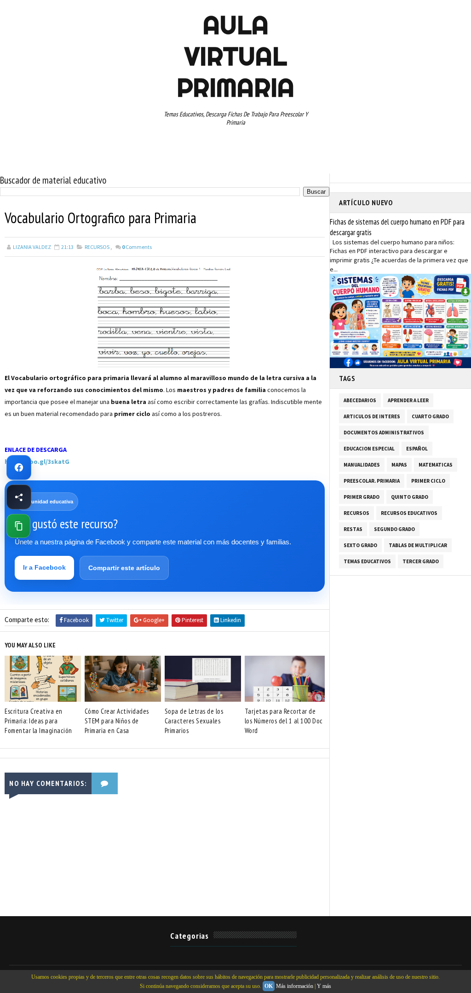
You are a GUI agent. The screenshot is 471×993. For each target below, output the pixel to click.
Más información (294, 986)
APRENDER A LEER (408, 400)
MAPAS (399, 465)
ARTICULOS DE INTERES (372, 416)
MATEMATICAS (436, 465)
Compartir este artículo (124, 568)
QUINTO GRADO (409, 497)
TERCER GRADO (420, 561)
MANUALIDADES (362, 465)
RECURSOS (97, 246)
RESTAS (353, 529)
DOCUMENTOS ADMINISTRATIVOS (384, 432)
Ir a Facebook (44, 567)
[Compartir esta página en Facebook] (18, 497)
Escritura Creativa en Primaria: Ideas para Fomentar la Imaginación (38, 721)
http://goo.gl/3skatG (37, 461)
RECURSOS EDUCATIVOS (409, 513)
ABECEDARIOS (360, 400)
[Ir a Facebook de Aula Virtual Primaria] (18, 467)
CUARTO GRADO (430, 416)
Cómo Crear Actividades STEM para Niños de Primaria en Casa (117, 721)
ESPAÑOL (417, 448)
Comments (137, 246)
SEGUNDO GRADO (394, 529)
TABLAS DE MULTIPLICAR (418, 545)
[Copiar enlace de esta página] (18, 526)
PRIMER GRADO (361, 497)
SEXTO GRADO (360, 545)
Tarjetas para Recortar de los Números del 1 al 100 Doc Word (284, 721)
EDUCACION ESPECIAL (369, 448)
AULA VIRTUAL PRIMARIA (235, 56)
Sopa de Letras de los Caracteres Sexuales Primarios (194, 721)
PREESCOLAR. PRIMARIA (372, 481)
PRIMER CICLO (428, 481)
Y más (324, 986)
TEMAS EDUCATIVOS (367, 561)
